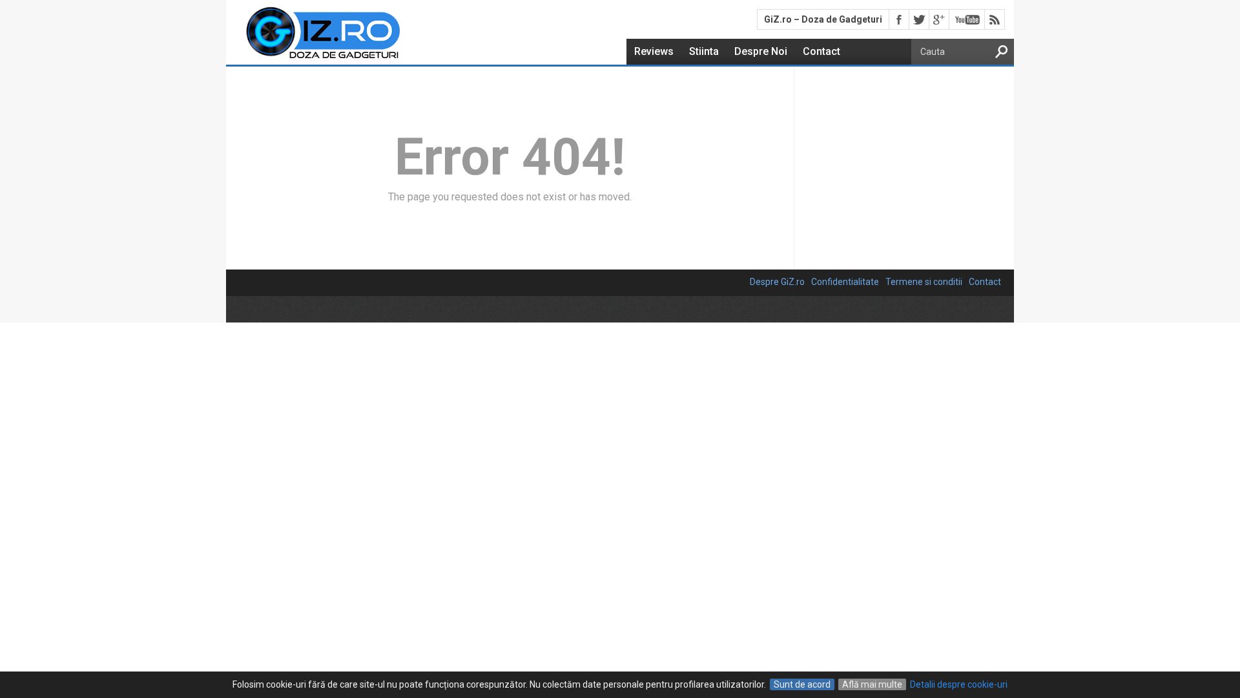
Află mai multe (872, 684)
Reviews (654, 51)
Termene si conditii (923, 282)
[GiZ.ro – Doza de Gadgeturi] (314, 59)
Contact (821, 51)
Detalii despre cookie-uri (959, 684)
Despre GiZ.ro (777, 282)
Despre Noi (760, 51)
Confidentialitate (845, 282)
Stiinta (704, 51)
